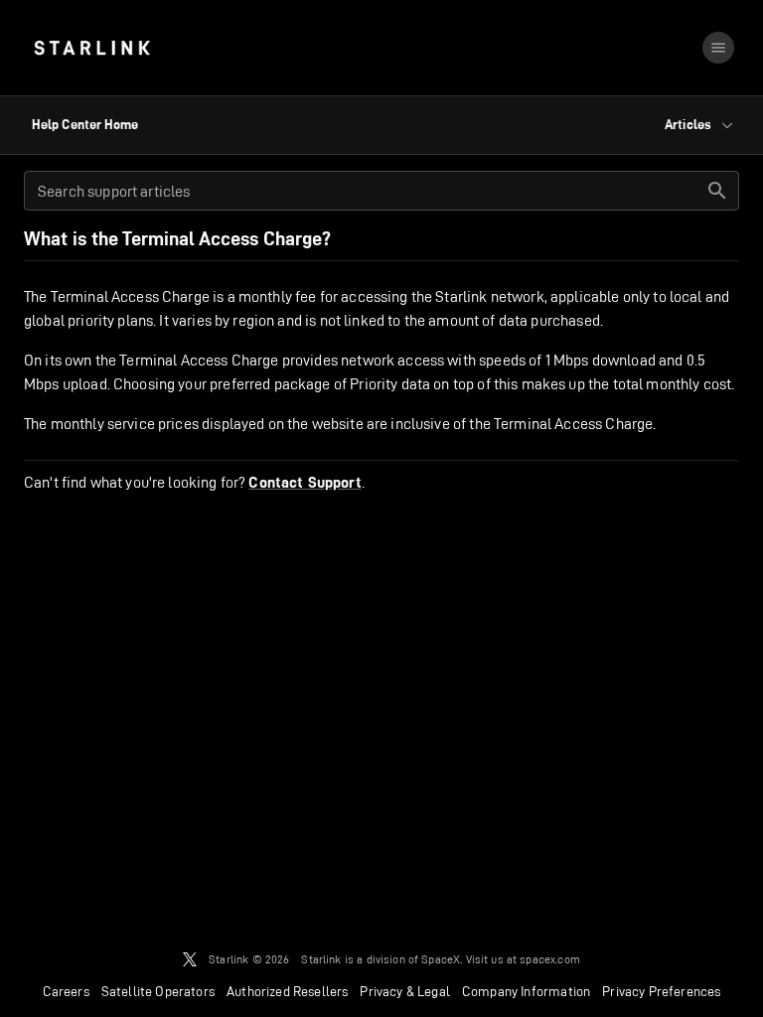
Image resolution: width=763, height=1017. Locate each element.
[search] (717, 191)
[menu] (718, 48)
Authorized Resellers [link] (287, 991)
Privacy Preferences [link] (661, 991)
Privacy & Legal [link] (405, 991)
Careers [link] (66, 991)
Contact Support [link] (304, 483)
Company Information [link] (526, 991)
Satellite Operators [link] (158, 991)
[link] (92, 48)
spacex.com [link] (550, 958)
